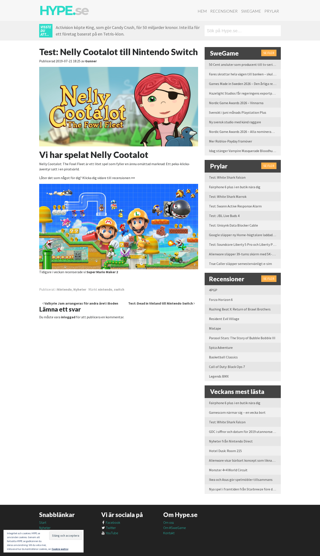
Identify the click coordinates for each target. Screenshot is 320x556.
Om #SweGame (174, 527)
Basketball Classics (223, 357)
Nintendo (64, 289)
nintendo (105, 289)
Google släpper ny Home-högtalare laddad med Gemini (245, 235)
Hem (202, 11)
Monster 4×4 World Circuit (228, 470)
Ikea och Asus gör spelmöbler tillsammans (241, 479)
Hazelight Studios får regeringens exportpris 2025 (245, 93)
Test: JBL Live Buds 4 (224, 216)
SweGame (251, 11)
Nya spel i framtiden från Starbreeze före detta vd (245, 489)
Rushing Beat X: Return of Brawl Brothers (240, 309)
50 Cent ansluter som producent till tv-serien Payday (245, 64)
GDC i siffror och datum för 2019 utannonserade (244, 431)
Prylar (271, 11)
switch (119, 289)
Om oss (168, 522)
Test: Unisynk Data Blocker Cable (233, 225)
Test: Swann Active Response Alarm (235, 206)
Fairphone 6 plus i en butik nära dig (234, 187)
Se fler (268, 53)
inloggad (68, 317)
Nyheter (79, 289)
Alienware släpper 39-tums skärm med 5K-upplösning (245, 254)
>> (133, 178)
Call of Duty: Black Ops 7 (227, 366)
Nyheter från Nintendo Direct (231, 441)
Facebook (112, 522)
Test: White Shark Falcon (227, 177)
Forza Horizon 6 (221, 299)
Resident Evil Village (224, 319)
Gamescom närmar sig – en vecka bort (237, 412)
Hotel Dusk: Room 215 (225, 451)
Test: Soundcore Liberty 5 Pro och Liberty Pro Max (245, 244)
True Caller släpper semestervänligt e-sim (240, 263)
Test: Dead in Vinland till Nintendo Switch (161, 303)
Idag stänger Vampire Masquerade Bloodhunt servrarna (245, 151)
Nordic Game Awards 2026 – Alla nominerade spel (245, 131)
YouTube (111, 533)
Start (42, 522)
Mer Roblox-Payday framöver (230, 141)
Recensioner (224, 11)
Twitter (110, 527)
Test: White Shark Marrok (227, 196)
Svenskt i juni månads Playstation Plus (237, 112)
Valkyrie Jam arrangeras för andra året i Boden (81, 303)
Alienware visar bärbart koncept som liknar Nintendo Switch (245, 460)
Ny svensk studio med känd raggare (235, 122)
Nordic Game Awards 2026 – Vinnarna (236, 103)
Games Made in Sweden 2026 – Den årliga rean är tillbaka (245, 83)
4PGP (213, 290)
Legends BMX (219, 376)
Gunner (91, 61)
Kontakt (168, 533)
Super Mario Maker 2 (102, 272)
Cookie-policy (60, 549)
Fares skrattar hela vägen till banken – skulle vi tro (245, 74)
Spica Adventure (221, 347)
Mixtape (215, 328)
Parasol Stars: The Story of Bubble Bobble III (242, 338)
